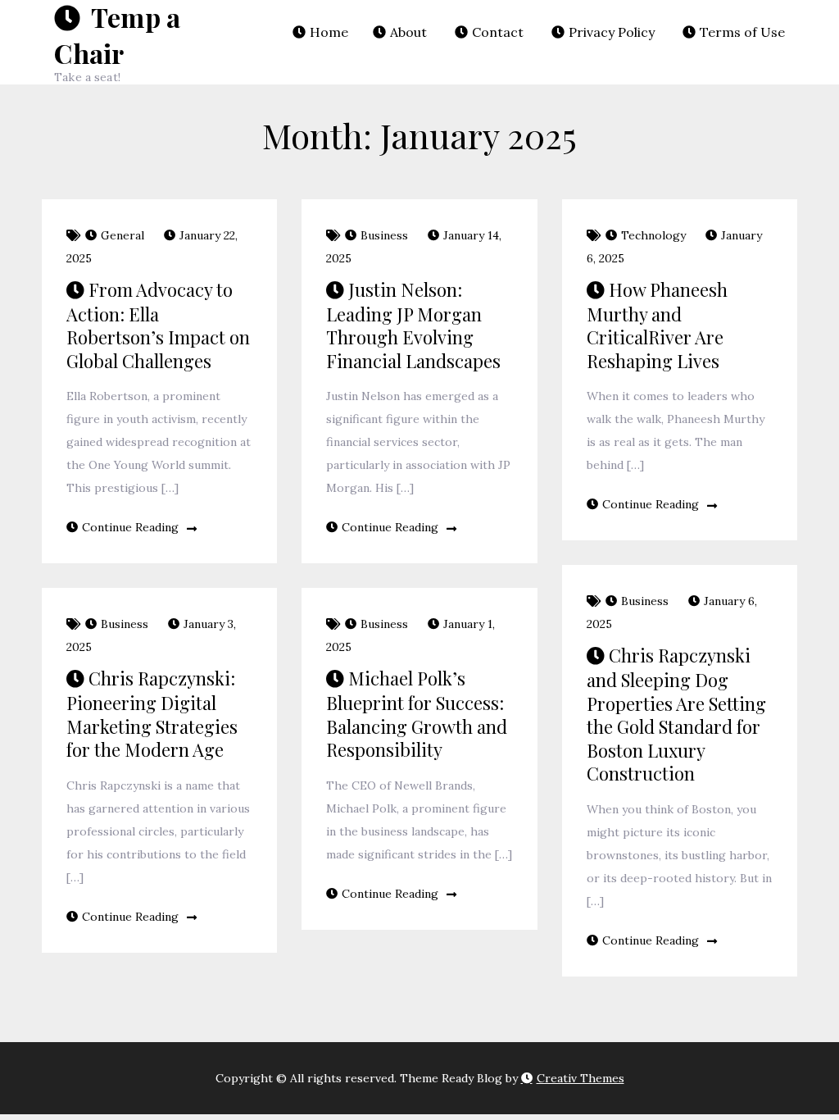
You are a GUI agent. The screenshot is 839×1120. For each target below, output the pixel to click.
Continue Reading (130, 527)
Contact (498, 32)
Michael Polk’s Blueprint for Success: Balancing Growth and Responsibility (416, 714)
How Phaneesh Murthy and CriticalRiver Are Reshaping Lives (657, 325)
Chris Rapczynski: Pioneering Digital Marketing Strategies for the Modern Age (152, 714)
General (122, 235)
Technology (653, 235)
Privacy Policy (612, 32)
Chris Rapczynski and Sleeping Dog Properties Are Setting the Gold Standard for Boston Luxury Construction (676, 714)
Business (384, 235)
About (408, 32)
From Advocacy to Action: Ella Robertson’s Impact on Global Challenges (158, 325)
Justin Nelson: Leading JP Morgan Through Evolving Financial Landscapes (413, 325)
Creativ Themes (580, 1078)
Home (329, 32)
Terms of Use (742, 32)
